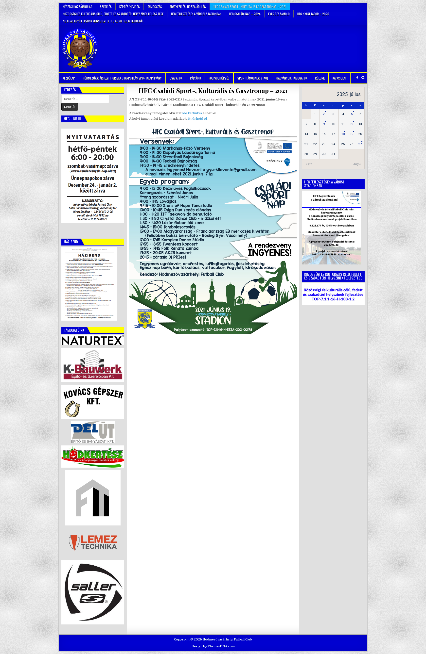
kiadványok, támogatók (291, 78)
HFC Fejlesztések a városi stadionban (196, 13)
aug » (357, 164)
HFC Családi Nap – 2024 (245, 13)
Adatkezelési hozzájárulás (188, 6)
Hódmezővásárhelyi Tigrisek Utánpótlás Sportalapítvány (122, 78)
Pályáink (195, 78)
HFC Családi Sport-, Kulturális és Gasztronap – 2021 (249, 6)
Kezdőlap (69, 78)
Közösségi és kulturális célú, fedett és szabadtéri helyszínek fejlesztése (113, 13)
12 (351, 124)
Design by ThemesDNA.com (213, 646)
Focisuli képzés (219, 78)
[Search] (363, 77)
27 (360, 144)
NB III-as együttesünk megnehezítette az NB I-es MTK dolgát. (103, 20)
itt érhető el (197, 118)
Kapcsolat (340, 78)
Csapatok (176, 78)
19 (351, 134)
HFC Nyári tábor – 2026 (313, 13)
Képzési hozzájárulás (77, 6)
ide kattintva (192, 113)
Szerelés (106, 6)
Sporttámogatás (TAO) (252, 78)
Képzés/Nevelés (129, 6)
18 (343, 134)
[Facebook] (357, 77)
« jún (309, 164)
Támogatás (154, 6)
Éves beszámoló (279, 13)
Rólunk (320, 78)
